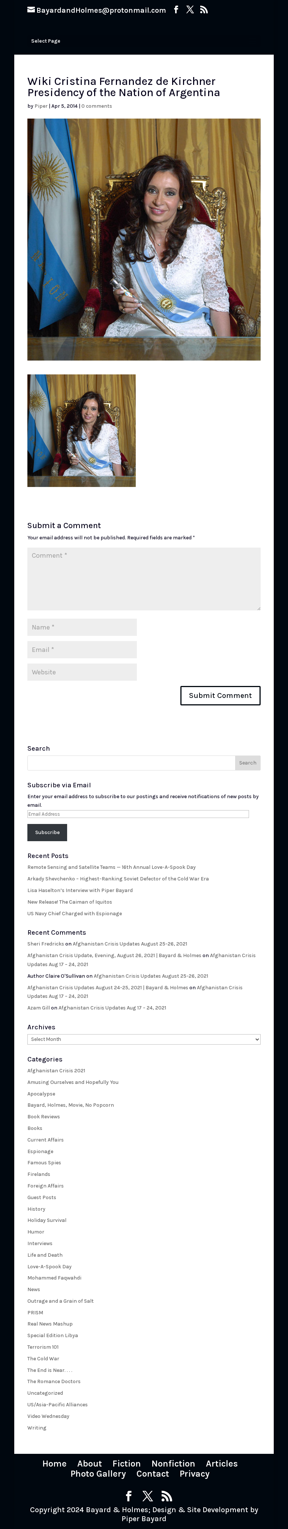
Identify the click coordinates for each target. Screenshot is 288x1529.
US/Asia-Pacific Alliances (57, 1404)
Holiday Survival (46, 1220)
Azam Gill (38, 1008)
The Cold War (43, 1358)
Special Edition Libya (52, 1335)
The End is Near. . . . (49, 1370)
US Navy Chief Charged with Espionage (74, 913)
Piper (41, 106)
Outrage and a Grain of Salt (60, 1301)
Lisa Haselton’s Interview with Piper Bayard (80, 890)
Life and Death (45, 1255)
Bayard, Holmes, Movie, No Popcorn (70, 1105)
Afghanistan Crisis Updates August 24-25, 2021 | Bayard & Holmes (107, 987)
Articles (222, 1463)
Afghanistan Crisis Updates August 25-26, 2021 (130, 944)
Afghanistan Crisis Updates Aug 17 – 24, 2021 (112, 1008)
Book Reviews (43, 1116)
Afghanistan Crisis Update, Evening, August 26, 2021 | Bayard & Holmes (114, 955)
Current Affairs (45, 1140)
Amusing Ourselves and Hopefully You (72, 1082)
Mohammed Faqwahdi (54, 1278)
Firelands (38, 1174)
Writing (36, 1428)
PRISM (35, 1312)
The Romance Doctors (54, 1381)
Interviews (39, 1243)
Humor (35, 1232)
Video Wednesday (48, 1416)
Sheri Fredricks (45, 944)
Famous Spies (44, 1162)
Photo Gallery (98, 1473)
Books (34, 1128)
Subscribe (47, 832)
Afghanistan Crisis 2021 (56, 1070)
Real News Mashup (50, 1324)
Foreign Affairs (45, 1186)
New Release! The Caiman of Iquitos (69, 902)
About (89, 1463)
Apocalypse (41, 1094)
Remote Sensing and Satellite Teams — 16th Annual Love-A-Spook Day (111, 867)
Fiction (126, 1463)
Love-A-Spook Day (49, 1266)
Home (54, 1463)
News (33, 1289)
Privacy (195, 1473)
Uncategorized (45, 1393)
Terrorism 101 (42, 1347)
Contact (152, 1473)
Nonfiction (173, 1463)
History (36, 1209)
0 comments (96, 106)
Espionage (40, 1151)
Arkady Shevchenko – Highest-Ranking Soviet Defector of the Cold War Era (118, 879)
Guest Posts (41, 1197)
